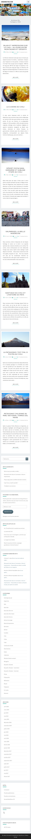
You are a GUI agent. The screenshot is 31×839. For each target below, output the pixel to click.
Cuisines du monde (8, 645)
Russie (5, 683)
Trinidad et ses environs (10, 486)
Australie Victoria (8, 617)
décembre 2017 (7, 751)
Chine (5, 639)
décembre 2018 (7, 722)
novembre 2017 (8, 754)
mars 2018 (6, 741)
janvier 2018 (7, 748)
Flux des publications (9, 793)
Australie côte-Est (8, 610)
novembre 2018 (8, 725)
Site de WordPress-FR (9, 799)
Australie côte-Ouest (9, 613)
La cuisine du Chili (15, 107)
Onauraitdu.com (7, 2)
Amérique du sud (8, 598)
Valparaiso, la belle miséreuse (15, 232)
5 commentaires (23, 420)
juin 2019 (6, 713)
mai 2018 (6, 735)
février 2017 (7, 776)
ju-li (15, 52)
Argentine (6, 601)
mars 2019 (6, 719)
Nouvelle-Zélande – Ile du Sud (11, 671)
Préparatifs (7, 677)
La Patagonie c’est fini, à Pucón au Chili (15, 353)
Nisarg (15, 837)
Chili (5, 636)
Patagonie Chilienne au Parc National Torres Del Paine (15, 415)
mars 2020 (6, 709)
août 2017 (6, 763)
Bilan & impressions (9, 623)
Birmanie (6, 626)
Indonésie (6, 655)
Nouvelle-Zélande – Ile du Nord (11, 668)
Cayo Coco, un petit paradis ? (11, 483)
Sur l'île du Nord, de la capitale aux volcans (14, 528)
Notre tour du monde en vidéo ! (11, 471)
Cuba (5, 642)
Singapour (6, 687)
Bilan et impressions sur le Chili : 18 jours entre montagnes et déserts (15, 47)
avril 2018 (6, 738)
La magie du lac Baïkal (9, 540)
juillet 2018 (6, 728)
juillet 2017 (6, 767)
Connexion (6, 789)
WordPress (21, 835)
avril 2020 (6, 706)
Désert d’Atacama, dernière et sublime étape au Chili (15, 170)
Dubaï (5, 652)
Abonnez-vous (8, 511)
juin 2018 (6, 732)
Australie (6, 607)
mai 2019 (6, 716)
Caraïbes (6, 633)
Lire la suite (16, 77)
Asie (5, 604)
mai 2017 (6, 773)
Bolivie (5, 629)
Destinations (7, 648)
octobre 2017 (7, 757)
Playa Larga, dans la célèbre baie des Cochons (15, 479)
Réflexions (6, 680)
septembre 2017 (8, 760)
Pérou (5, 674)
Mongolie (6, 661)
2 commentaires (23, 297)
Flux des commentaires (9, 796)
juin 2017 (6, 770)
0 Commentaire (23, 52)
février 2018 (7, 744)
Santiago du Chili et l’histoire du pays (15, 294)
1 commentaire (22, 174)
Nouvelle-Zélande (8, 664)
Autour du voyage (8, 620)
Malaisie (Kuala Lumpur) (10, 658)
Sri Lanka (6, 690)
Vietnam (6, 693)
